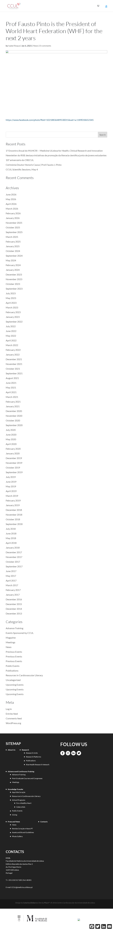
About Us (11, 750)
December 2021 (14, 359)
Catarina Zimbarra (30, 903)
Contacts (44, 822)
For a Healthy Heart (23, 803)
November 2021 (14, 364)
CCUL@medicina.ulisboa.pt (22, 887)
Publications (12, 670)
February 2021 (13, 401)
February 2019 (13, 500)
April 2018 (11, 542)
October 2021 (13, 368)
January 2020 (13, 453)
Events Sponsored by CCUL (20, 632)
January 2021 (13, 406)
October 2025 (13, 227)
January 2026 (13, 218)
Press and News (14, 822)
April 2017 (11, 580)
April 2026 (11, 203)
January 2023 (13, 316)
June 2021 (11, 382)
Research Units (32, 753)
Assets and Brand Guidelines (23, 832)
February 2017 (13, 590)
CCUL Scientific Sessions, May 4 (22, 169)
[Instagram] (68, 753)
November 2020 (14, 415)
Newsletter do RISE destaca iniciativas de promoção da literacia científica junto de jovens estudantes (56, 155)
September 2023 (14, 288)
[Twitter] (79, 753)
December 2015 (14, 604)
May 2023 (11, 298)
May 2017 (11, 575)
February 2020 (13, 448)
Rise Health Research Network (37, 764)
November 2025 (14, 222)
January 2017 (13, 594)
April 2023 (11, 302)
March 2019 (12, 495)
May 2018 (11, 538)
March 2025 (12, 236)
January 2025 (13, 246)
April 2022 (11, 340)
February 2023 (13, 312)
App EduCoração (18, 792)
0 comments (45, 45)
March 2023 (12, 307)
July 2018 (11, 528)
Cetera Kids (20, 807)
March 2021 (12, 396)
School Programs (18, 800)
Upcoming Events (15, 684)
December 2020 (14, 411)
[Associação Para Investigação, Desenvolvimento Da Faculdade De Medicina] (79, 919)
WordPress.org (13, 723)
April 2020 (11, 444)
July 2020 (11, 429)
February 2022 (13, 349)
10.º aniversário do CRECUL (20, 160)
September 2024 (14, 255)
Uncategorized (13, 680)
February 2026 (13, 213)
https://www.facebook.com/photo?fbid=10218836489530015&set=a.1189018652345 (50, 119)
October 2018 (13, 519)
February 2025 (13, 241)
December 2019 (14, 458)
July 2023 (11, 293)
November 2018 (14, 514)
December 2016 (14, 599)
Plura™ (47, 903)
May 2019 (11, 486)
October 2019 (13, 467)
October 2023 (13, 283)
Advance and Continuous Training (21, 771)
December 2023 (14, 274)
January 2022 (13, 354)
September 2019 (14, 472)
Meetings (10, 642)
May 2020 (11, 439)
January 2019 (13, 505)
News (35, 45)
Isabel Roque (14, 45)
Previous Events (14, 651)
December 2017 (14, 552)
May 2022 (11, 335)
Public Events (12, 665)
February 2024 (13, 265)
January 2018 (13, 547)
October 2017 (13, 561)
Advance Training (14, 628)
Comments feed (14, 718)
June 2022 (11, 331)
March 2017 (12, 585)
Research (25, 750)
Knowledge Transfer (15, 789)
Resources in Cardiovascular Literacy (24, 675)
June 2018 (11, 533)
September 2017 (14, 566)
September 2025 (14, 232)
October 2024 (13, 251)
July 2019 (11, 477)
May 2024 (11, 260)
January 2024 (13, 269)
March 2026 (12, 208)
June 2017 (11, 571)
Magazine (11, 637)
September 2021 (14, 373)
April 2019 (11, 491)
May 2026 (11, 199)
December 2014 (14, 608)
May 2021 (11, 387)
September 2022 (14, 321)
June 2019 (11, 481)
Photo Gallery (17, 836)
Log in (9, 709)
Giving (14, 815)
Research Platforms (33, 757)
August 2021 (12, 378)
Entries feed (12, 713)
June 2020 (11, 434)
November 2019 (14, 462)
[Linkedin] (73, 753)
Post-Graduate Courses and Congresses (27, 778)
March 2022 (12, 345)
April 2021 (11, 392)
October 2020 (13, 420)
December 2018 (14, 509)
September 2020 (14, 425)
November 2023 (14, 279)
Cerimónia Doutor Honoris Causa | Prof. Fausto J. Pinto (34, 164)
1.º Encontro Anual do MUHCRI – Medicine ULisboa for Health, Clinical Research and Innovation (54, 150)
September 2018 (14, 524)
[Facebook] (62, 753)
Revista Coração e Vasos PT (22, 828)
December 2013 (14, 613)
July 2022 (11, 326)
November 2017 (14, 557)
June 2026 (11, 194)
